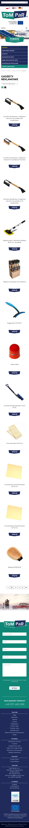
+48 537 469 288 (14, 704)
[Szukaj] (26, 2)
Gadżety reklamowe (8, 66)
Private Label (14, 726)
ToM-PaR (3, 70)
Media (14, 734)
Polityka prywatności (13, 824)
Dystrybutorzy (14, 730)
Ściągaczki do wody (8, 57)
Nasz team (14, 717)
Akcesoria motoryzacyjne (10, 63)
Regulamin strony (23, 824)
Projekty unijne (14, 728)
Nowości (4, 47)
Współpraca (14, 724)
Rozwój (14, 721)
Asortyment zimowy (8, 50)
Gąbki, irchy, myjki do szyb (10, 60)
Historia (14, 719)
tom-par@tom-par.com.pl (16, 775)
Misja (14, 715)
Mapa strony (4, 824)
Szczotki (4, 53)
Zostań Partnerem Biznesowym (14, 732)
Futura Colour (14, 759)
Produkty (8, 70)
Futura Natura (14, 761)
